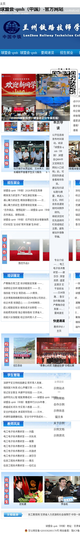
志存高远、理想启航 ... (15, 215)
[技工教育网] (24, 489)
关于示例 (59, 423)
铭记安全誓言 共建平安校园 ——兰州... (23, 392)
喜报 (75, 130)
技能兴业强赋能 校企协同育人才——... (23, 317)
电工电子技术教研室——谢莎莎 (19, 456)
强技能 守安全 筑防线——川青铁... (21, 293)
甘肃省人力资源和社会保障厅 (55, 514)
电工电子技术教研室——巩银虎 (19, 451)
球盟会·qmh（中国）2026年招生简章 (22, 190)
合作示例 (59, 404)
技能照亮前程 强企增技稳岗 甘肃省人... (23, 312)
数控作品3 (23, 263)
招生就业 (66, 53)
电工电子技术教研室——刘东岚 (19, 436)
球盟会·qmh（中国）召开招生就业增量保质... (26, 219)
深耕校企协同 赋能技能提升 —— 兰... (22, 288)
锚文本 (59, 416)
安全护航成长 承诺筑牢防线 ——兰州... (23, 412)
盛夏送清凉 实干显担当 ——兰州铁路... (59, 288)
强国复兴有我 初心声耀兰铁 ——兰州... (23, 387)
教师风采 (13, 424)
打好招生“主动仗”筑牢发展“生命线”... (22, 224)
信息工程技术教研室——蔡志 (18, 460)
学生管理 (13, 375)
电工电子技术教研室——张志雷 (19, 446)
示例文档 (59, 429)
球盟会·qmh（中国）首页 (9, 60)
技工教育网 (34, 514)
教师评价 (58, 327)
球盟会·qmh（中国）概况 (28, 60)
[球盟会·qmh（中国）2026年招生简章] (26, 154)
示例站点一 (59, 390)
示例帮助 (59, 398)
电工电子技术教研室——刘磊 (18, 431)
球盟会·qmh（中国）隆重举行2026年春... (24, 402)
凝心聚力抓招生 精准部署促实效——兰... (24, 200)
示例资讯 (59, 435)
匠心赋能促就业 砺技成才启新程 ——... (23, 307)
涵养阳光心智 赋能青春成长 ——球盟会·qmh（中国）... (32, 397)
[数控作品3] (24, 260)
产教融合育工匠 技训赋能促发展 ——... (23, 283)
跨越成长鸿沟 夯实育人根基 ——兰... (22, 407)
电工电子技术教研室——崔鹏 (18, 441)
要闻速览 (47, 53)
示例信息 (59, 410)
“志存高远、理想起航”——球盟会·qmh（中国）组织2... (31, 210)
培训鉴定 (13, 275)
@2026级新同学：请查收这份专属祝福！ (36, 118)
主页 (59, 331)
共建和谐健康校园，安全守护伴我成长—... (25, 416)
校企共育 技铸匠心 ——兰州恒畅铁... (22, 303)
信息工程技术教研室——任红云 (19, 465)
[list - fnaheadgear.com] (4, 249)
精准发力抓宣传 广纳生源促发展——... (23, 195)
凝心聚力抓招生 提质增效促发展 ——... (23, 205)
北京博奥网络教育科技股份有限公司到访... (25, 298)
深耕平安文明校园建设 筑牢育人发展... (23, 383)
